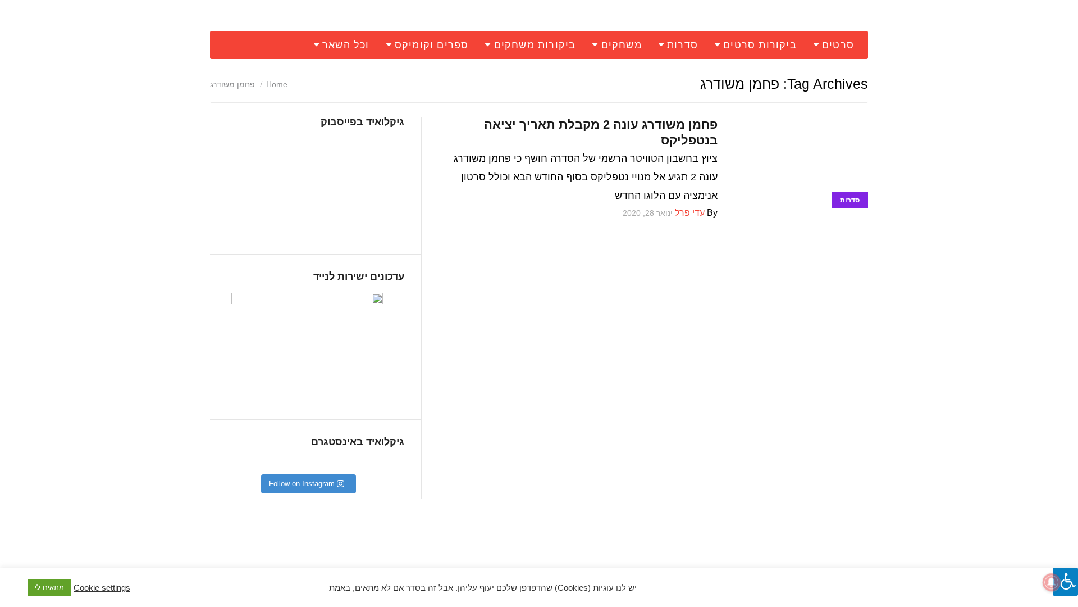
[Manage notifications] (1052, 582)
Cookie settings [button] (102, 587)
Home (276, 84)
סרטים (838, 45)
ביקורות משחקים (535, 45)
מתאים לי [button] (49, 587)
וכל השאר (345, 45)
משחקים (621, 45)
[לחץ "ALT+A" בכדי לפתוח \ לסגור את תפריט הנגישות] (1065, 582)
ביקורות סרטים (760, 45)
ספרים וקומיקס (432, 45)
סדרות (682, 45)
